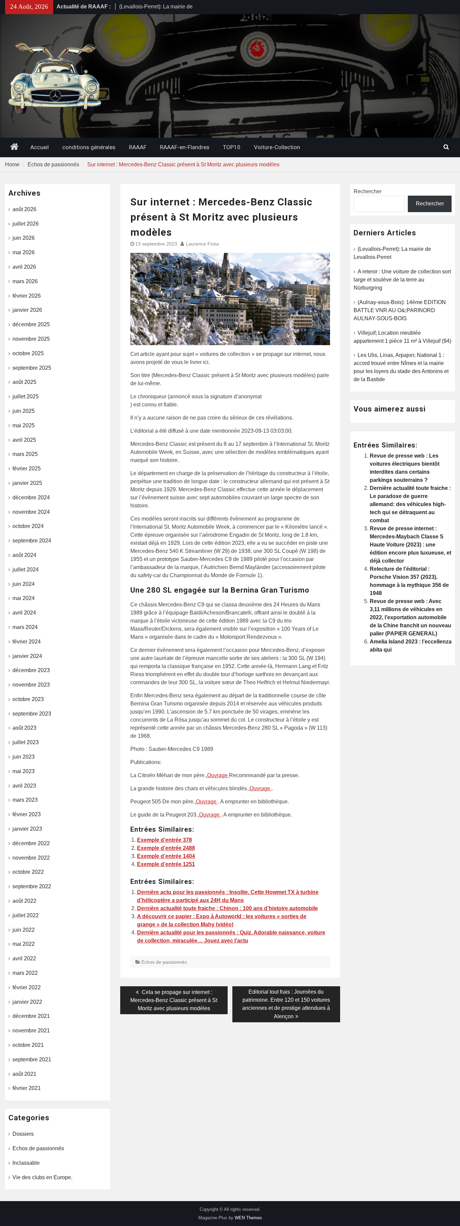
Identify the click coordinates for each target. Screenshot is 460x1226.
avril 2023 (24, 786)
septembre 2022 (31, 886)
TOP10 (231, 147)
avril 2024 (24, 613)
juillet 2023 (25, 742)
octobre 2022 (28, 872)
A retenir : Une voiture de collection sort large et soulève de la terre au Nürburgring (402, 280)
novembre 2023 (31, 685)
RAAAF (137, 147)
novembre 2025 (31, 339)
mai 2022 (23, 944)
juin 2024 (23, 584)
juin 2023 (23, 757)
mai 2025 (23, 425)
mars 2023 (25, 800)
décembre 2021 (31, 1016)
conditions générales (89, 147)
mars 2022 (25, 973)
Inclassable (26, 1163)
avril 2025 (24, 440)
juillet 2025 (25, 396)
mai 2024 (23, 598)
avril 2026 (24, 267)
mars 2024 (25, 627)
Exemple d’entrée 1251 (166, 864)
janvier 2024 (27, 656)
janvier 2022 (27, 1002)
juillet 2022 (25, 915)
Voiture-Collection (277, 147)
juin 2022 (23, 930)
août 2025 (24, 382)
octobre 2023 (28, 699)
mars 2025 (25, 454)
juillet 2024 (25, 569)
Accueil (39, 147)
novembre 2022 (31, 858)
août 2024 (24, 555)
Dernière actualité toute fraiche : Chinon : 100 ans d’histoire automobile (227, 908)
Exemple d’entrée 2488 (166, 848)
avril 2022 (24, 958)
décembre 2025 (31, 324)
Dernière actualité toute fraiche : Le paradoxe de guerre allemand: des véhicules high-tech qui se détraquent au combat (410, 504)
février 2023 (26, 814)
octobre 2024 (28, 526)
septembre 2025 (31, 368)
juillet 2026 (25, 224)
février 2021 (26, 1088)
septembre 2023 (31, 714)
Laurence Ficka (202, 243)
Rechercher (368, 191)
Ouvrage (218, 775)
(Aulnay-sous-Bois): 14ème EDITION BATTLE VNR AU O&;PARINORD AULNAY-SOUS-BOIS (400, 310)
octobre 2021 (28, 1045)
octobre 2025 (28, 353)
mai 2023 (23, 771)
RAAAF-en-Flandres (184, 147)
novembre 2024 (31, 512)
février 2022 (26, 987)
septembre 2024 (31, 540)
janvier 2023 (27, 829)
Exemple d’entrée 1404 (166, 856)
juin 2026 (23, 238)
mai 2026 (23, 252)
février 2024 (26, 641)
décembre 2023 (31, 670)
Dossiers (23, 1134)
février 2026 (26, 296)
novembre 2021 (31, 1030)
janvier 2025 (27, 483)
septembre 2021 (31, 1059)
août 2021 (24, 1074)
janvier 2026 (27, 310)
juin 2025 (23, 411)
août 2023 (24, 728)
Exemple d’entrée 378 (164, 840)
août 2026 (24, 209)
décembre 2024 (31, 497)
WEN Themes (248, 1217)
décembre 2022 (31, 843)
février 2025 (26, 468)
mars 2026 (25, 281)
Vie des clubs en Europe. (42, 1177)
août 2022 (24, 901)
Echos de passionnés (164, 962)
